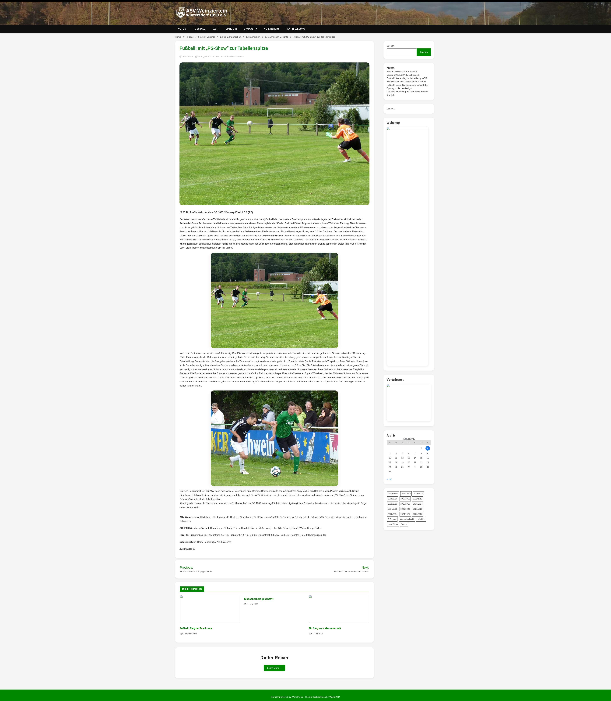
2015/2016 (405, 504)
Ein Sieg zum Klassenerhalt (325, 628)
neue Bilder (393, 524)
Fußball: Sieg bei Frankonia (196, 628)
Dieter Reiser (187, 56)
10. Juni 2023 (316, 634)
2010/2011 (405, 499)
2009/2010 (392, 499)
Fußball (199, 29)
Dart (216, 29)
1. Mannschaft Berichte (224, 56)
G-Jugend (392, 519)
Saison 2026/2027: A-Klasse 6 (402, 71)
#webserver (393, 494)
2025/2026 (417, 514)
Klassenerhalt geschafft (259, 598)
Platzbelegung (295, 29)
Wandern (231, 29)
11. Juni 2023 (252, 604)
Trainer (404, 524)
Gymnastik (250, 29)
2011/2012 (417, 499)
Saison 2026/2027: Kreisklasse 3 (403, 75)
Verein (182, 29)
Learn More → (274, 668)
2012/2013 (392, 504)
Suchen (390, 45)
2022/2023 (417, 509)
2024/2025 (405, 514)
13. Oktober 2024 (189, 634)
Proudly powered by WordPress (287, 697)
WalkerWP (334, 697)
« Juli (389, 479)
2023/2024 (392, 514)
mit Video (421, 519)
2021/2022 (405, 509)
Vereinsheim (271, 29)
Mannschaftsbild (407, 519)
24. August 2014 (204, 56)
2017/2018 (392, 509)
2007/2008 (406, 494)
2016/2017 (417, 504)
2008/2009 (418, 494)
